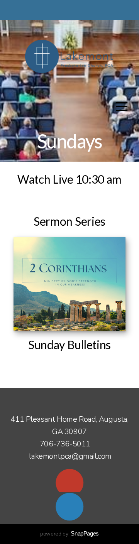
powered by (69, 533)
